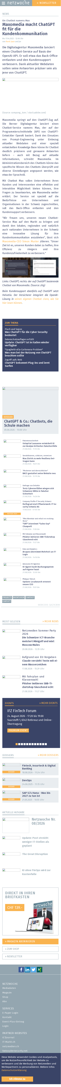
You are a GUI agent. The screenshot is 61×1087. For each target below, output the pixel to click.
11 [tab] (43, 744)
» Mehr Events (48, 703)
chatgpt (6, 601)
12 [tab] (46, 744)
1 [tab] (17, 744)
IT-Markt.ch (8, 1042)
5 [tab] (27, 744)
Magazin (7, 993)
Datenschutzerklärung (14, 1070)
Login (5, 1026)
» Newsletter (13, 956)
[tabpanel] (31, 721)
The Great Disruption (35, 854)
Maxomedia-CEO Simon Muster (20, 241)
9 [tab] (38, 744)
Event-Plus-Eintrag (13, 1022)
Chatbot (30, 598)
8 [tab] (35, 744)
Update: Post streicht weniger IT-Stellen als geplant (35, 842)
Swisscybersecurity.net (15, 1051)
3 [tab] (22, 744)
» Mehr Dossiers (48, 755)
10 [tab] (40, 744)
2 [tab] (19, 744)
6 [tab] (30, 744)
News (5, 14)
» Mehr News (50, 621)
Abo (4, 1001)
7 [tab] (33, 744)
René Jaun (10, 42)
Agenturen (18, 598)
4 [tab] (25, 744)
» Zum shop (12, 949)
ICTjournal (8, 1037)
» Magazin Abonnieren (20, 941)
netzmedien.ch (10, 1046)
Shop (5, 997)
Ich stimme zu (17, 1079)
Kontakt (7, 1017)
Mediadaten (9, 988)
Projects (7, 598)
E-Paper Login (10, 1013)
